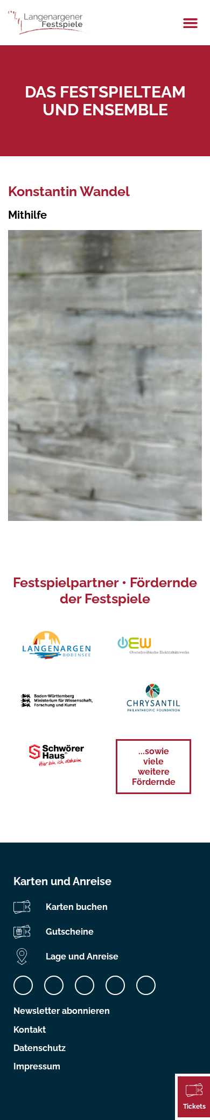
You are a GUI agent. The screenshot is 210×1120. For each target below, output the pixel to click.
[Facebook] (23, 985)
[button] (190, 22)
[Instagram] (54, 985)
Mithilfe (27, 214)
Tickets (194, 1106)
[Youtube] (115, 985)
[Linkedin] (84, 985)
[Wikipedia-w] (146, 985)
